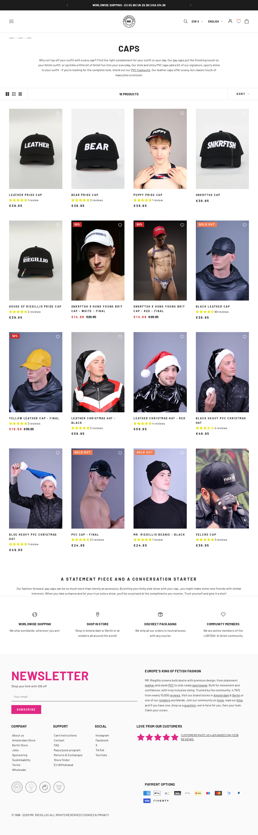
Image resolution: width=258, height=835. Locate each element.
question (190, 705)
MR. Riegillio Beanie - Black (159, 534)
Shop (20, 38)
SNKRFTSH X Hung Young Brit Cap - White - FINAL (97, 309)
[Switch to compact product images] (20, 94)
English (213, 21)
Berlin (236, 695)
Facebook (102, 740)
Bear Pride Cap (85, 195)
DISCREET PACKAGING (160, 624)
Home (11, 38)
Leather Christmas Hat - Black (93, 420)
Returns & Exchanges (68, 755)
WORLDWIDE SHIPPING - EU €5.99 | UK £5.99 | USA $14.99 (129, 3)
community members (223, 624)
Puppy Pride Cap (148, 195)
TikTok (100, 750)
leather (149, 685)
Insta (220, 700)
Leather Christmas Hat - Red (160, 418)
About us (18, 735)
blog (240, 700)
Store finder (62, 760)
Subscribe (26, 709)
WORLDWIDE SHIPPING (35, 624)
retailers (164, 700)
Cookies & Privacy (96, 815)
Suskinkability (21, 760)
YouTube (101, 755)
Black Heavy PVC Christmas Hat (221, 420)
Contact (59, 740)
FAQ (56, 745)
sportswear (199, 685)
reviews (175, 695)
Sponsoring (19, 755)
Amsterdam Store (24, 740)
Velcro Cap (206, 534)
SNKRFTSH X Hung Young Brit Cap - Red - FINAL (159, 309)
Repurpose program (67, 750)
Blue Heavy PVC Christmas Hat (33, 537)
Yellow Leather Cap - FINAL (34, 418)
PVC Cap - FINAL (85, 534)
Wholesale (19, 769)
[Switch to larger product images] (7, 94)
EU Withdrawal (63, 765)
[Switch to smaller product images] (13, 94)
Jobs (15, 750)
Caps (29, 38)
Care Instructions (65, 735)
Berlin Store (20, 745)
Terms (16, 765)
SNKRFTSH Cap (208, 195)
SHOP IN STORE (98, 624)
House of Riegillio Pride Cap (35, 306)
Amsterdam (221, 695)
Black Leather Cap (213, 306)
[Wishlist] (239, 21)
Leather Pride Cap (25, 195)
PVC (171, 685)
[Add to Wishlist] (57, 113)
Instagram (102, 735)
